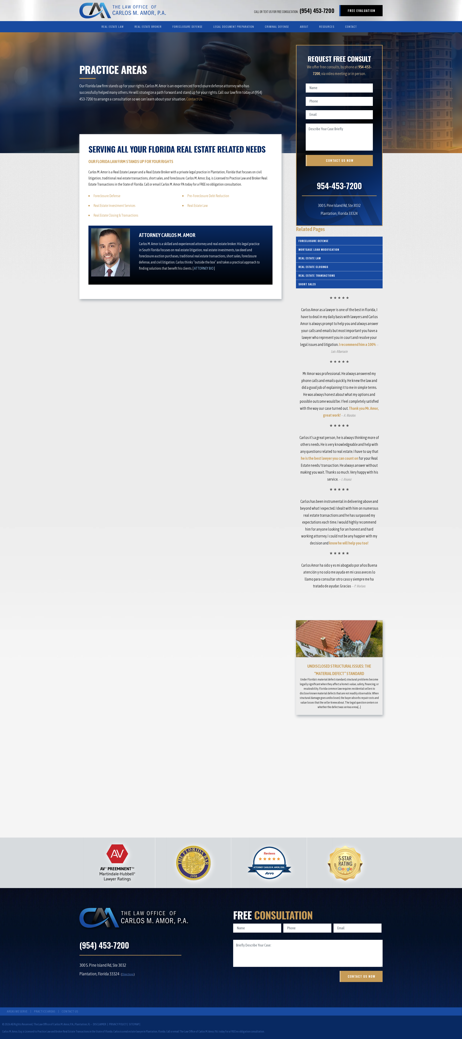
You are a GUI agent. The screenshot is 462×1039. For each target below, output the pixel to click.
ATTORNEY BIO (203, 268)
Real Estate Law (113, 26)
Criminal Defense (277, 26)
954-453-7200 (339, 186)
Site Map (134, 1024)
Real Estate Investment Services (114, 205)
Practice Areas (44, 1011)
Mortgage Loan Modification (318, 249)
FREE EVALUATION (361, 10)
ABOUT (304, 26)
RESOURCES (326, 26)
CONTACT (351, 26)
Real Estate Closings (313, 267)
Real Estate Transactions (316, 275)
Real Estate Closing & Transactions (115, 215)
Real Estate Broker (148, 26)
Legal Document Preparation (233, 26)
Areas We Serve (17, 1011)
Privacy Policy (118, 1024)
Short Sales (307, 284)
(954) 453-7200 (294, 10)
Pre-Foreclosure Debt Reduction (208, 196)
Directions (128, 974)
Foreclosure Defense (188, 26)
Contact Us (194, 98)
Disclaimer (99, 1024)
